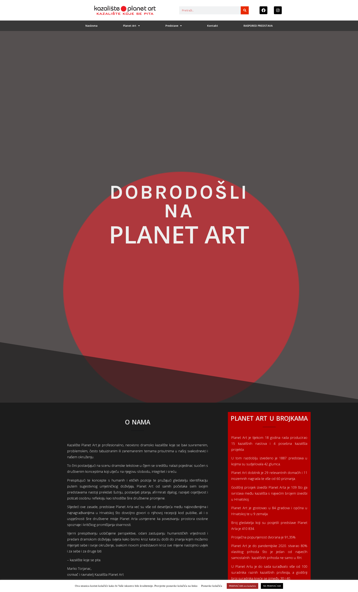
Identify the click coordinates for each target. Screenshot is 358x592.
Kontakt (212, 25)
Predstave (171, 25)
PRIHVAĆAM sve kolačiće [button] (242, 586)
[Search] (245, 10)
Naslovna (91, 25)
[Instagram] (278, 10)
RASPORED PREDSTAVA (258, 25)
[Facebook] (263, 10)
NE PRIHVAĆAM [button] (272, 586)
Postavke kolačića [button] (211, 585)
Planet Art (129, 25)
